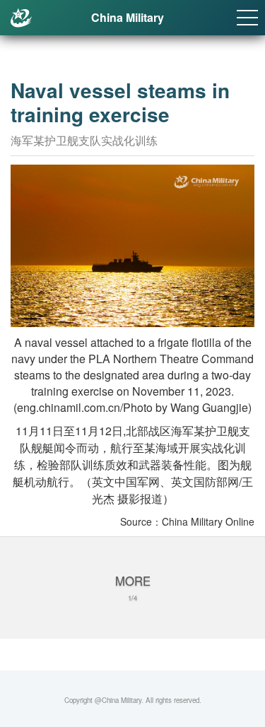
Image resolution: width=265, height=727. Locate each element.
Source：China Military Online (187, 521)
